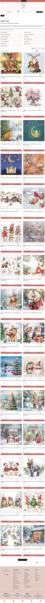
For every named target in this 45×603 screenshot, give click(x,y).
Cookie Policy (27, 581)
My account (37, 577)
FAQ (25, 584)
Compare (37, 580)
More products (22, 559)
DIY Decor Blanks (16, 581)
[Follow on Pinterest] (7, 574)
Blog (36, 576)
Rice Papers (15, 580)
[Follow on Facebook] (4, 574)
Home (2, 18)
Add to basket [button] (11, 82)
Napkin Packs (16, 575)
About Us (26, 583)
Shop (36, 574)
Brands (23, 7)
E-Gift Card (23, 8)
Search (39, 11)
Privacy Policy (27, 575)
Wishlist (36, 579)
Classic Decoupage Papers (15, 578)
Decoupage (37, 575)
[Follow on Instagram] (5, 574)
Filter (2, 15)
